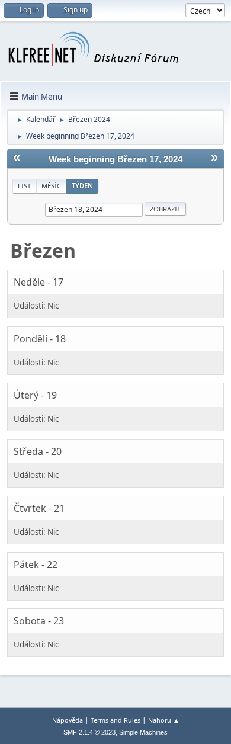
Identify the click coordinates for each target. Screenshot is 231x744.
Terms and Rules (115, 720)
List (24, 185)
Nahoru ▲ (163, 720)
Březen (43, 250)
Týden (82, 185)
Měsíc (51, 185)
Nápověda (67, 720)
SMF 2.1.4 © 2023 (89, 732)
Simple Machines (143, 732)
